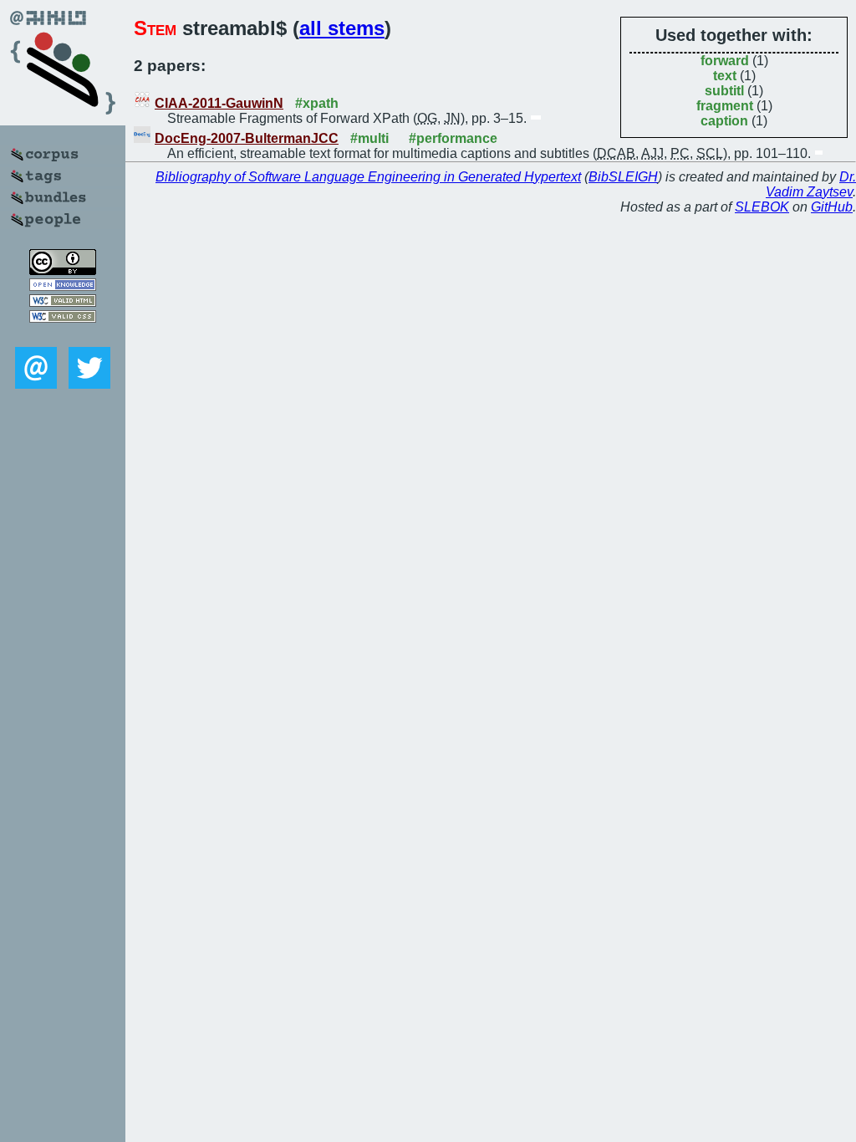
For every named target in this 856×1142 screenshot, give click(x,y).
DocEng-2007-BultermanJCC (247, 138)
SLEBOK (762, 207)
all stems (342, 28)
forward (725, 61)
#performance (453, 138)
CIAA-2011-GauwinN (219, 103)
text (724, 76)
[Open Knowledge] (62, 286)
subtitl (724, 91)
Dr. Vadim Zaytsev (811, 184)
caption (724, 121)
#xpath (317, 103)
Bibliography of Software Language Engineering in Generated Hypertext (368, 177)
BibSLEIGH (623, 177)
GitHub (832, 207)
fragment (724, 106)
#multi (369, 138)
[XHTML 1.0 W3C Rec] (62, 302)
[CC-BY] (62, 270)
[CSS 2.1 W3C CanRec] (62, 335)
